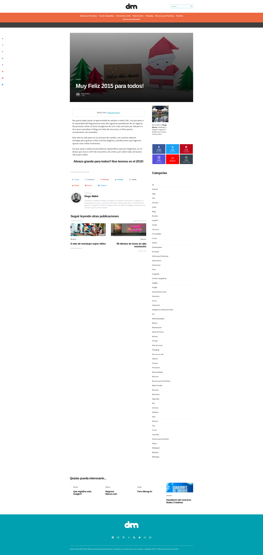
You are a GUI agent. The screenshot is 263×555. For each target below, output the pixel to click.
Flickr (154, 269)
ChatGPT (155, 220)
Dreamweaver (157, 247)
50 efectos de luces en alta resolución (131, 245)
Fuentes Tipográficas (106, 16)
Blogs (154, 211)
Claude (154, 225)
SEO (153, 403)
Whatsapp (155, 457)
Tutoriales (179, 16)
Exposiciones (156, 261)
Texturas (155, 421)
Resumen (155, 390)
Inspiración (156, 305)
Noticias (78, 79)
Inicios (154, 301)
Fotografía (155, 274)
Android (155, 189)
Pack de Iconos (138, 16)
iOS (153, 314)
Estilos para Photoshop (88, 16)
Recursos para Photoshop (164, 16)
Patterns (155, 359)
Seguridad (155, 399)
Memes (154, 323)
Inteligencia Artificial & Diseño (162, 310)
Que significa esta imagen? (82, 492)
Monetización (157, 327)
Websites (155, 452)
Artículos (155, 203)
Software (155, 412)
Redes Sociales (157, 385)
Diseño (154, 243)
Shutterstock (113, 113)
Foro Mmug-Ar (144, 491)
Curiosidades (156, 234)
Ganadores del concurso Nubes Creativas (178, 501)
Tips (153, 426)
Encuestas (155, 252)
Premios (155, 363)
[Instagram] (118, 537)
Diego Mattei (85, 94)
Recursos (73, 239)
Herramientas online (123, 16)
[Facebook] (113, 537)
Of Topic (155, 341)
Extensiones (156, 265)
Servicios (155, 408)
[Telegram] (129, 537)
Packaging (149, 16)
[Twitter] (139, 537)
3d (153, 185)
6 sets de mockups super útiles (88, 243)
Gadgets (155, 283)
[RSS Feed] (134, 537)
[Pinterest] (123, 537)
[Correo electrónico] (145, 537)
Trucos (154, 430)
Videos (154, 443)
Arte (153, 198)
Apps (154, 194)
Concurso (155, 229)
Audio (154, 207)
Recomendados (157, 372)
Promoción (156, 368)
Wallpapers (156, 448)
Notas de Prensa (158, 332)
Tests (153, 417)
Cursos (154, 238)
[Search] (191, 6)
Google (154, 287)
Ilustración (155, 296)
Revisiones (156, 394)
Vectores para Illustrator (131, 19)
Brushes (155, 216)
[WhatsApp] (150, 537)
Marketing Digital (158, 319)
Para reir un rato (158, 354)
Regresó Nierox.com (111, 492)
